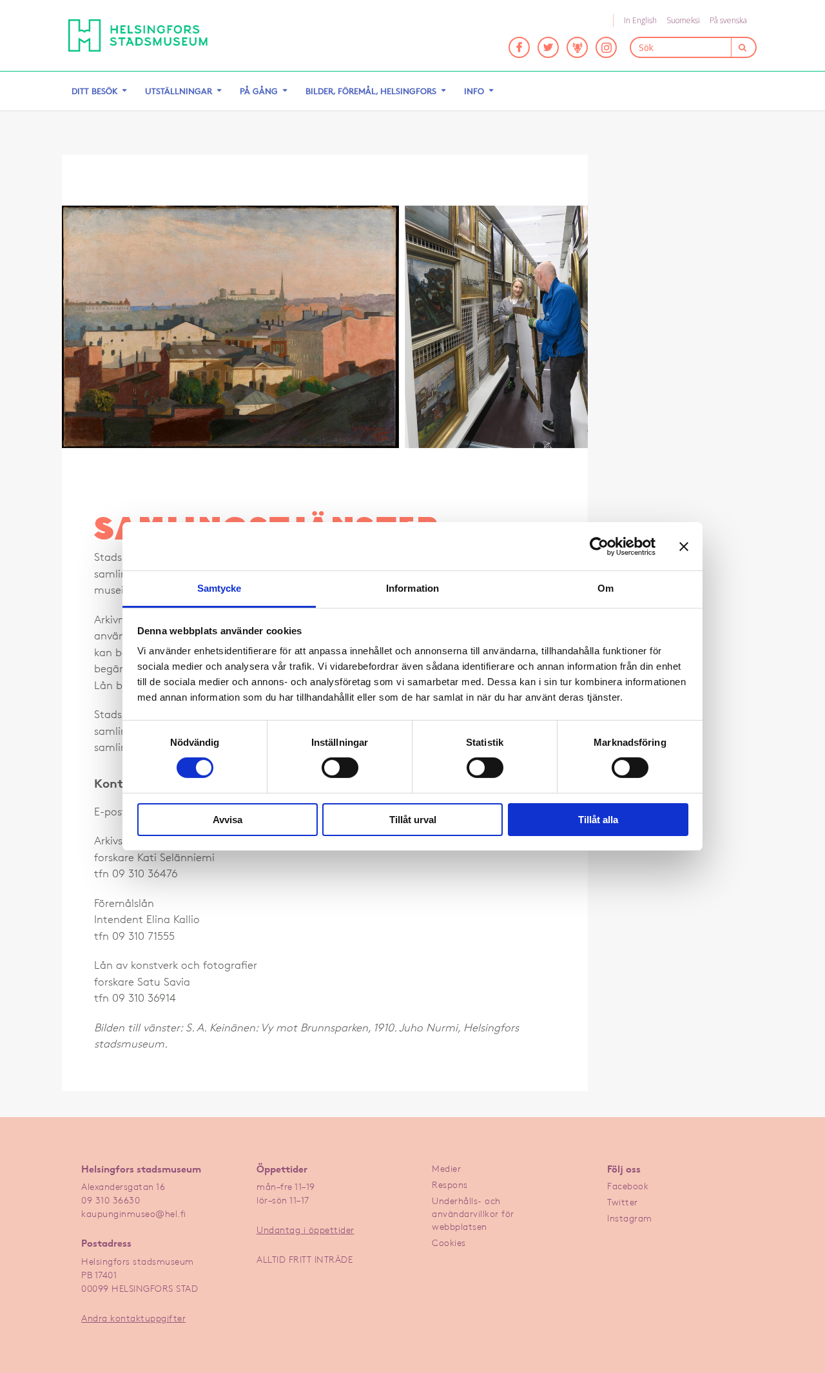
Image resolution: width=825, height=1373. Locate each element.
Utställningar (178, 91)
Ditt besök (94, 91)
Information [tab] (412, 588)
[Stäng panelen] (683, 545)
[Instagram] (606, 47)
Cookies (449, 1242)
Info (474, 91)
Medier (446, 1168)
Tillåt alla (598, 819)
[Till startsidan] (138, 35)
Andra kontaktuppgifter (133, 1317)
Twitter (622, 1201)
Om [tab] (605, 588)
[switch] (340, 767)
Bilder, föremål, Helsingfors (371, 91)
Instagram (629, 1217)
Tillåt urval (412, 819)
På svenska (728, 20)
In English (640, 20)
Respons (450, 1184)
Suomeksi (683, 20)
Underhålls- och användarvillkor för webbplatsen (473, 1213)
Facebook (627, 1185)
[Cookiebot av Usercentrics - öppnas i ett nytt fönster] (599, 546)
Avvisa (227, 819)
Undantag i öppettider (305, 1229)
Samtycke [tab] (219, 588)
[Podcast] (577, 47)
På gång (259, 91)
